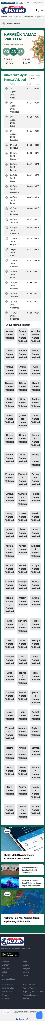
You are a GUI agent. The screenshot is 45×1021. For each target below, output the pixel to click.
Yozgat (35, 715)
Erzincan (35, 459)
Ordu (9, 643)
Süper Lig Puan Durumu (33, 991)
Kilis (9, 810)
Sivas (9, 676)
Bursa (9, 419)
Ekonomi (5, 965)
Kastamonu (9, 550)
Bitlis (9, 402)
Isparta (22, 516)
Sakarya (35, 643)
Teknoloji (6, 968)
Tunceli (22, 695)
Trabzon (9, 695)
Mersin (35, 516)
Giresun (9, 497)
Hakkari (35, 497)
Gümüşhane (22, 498)
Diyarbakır (35, 440)
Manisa (35, 585)
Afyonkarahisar (35, 336)
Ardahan (35, 772)
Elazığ (22, 458)
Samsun (9, 660)
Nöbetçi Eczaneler (31, 995)
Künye (36, 3)
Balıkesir (9, 386)
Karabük (35, 792)
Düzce (35, 810)
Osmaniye (22, 811)
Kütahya (9, 585)
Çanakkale (22, 420)
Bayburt (35, 731)
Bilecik (22, 386)
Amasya (22, 354)
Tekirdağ (22, 677)
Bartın (22, 770)
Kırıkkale (22, 752)
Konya (35, 568)
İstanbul (9, 533)
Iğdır (9, 790)
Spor (4, 975)
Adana (9, 334)
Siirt (22, 660)
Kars (35, 533)
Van (22, 715)
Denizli (22, 438)
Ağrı (9, 354)
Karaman (9, 752)
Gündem (5, 961)
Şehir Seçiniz (35, 75)
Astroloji (5, 998)
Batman (35, 751)
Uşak (9, 715)
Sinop (35, 660)
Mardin (22, 601)
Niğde (35, 624)
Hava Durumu (29, 984)
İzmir (22, 533)
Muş (9, 624)
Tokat (35, 676)
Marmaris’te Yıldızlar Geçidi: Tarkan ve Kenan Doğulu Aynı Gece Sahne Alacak (31, 883)
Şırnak (9, 770)
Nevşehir (22, 625)
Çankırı (35, 419)
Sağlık (4, 972)
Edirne (9, 458)
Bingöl (35, 386)
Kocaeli (22, 568)
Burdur (35, 402)
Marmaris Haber (9, 979)
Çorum (9, 438)
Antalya (9, 370)
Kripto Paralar (7, 984)
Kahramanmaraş (9, 604)
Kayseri (22, 549)
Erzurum (9, 477)
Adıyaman (22, 336)
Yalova (22, 790)
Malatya (22, 585)
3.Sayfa (26, 965)
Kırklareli (35, 550)
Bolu (22, 402)
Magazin (26, 968)
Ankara (35, 354)
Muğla (35, 601)
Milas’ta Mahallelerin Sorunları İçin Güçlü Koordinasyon (30, 870)
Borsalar (5, 995)
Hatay (9, 516)
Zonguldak (9, 733)
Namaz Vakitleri (13, 23)
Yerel (25, 961)
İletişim (40, 3)
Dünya (26, 972)
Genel (25, 975)
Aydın (35, 370)
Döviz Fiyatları (8, 988)
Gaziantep (35, 479)
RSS (7, 1012)
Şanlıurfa (35, 697)
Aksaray (22, 731)
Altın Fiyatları (7, 991)
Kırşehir (9, 568)
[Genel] (22, 839)
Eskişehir (22, 479)
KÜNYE (26, 998)
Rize (22, 643)
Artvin (22, 370)
